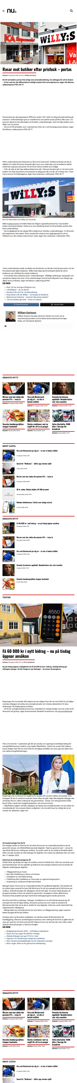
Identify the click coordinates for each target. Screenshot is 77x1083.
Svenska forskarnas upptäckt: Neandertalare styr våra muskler (62, 399)
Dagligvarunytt (13, 224)
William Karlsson (30, 75)
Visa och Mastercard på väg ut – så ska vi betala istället (35, 399)
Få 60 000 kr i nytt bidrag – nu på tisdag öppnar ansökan (38, 523)
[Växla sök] (71, 11)
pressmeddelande (65, 711)
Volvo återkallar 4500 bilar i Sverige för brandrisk (61, 426)
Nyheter (5, 75)
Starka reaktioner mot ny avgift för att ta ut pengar (37, 425)
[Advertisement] (38, 102)
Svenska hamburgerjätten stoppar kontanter (13, 425)
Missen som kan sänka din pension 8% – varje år (13, 398)
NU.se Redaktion (29, 662)
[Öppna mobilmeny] (4, 11)
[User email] (5, 326)
